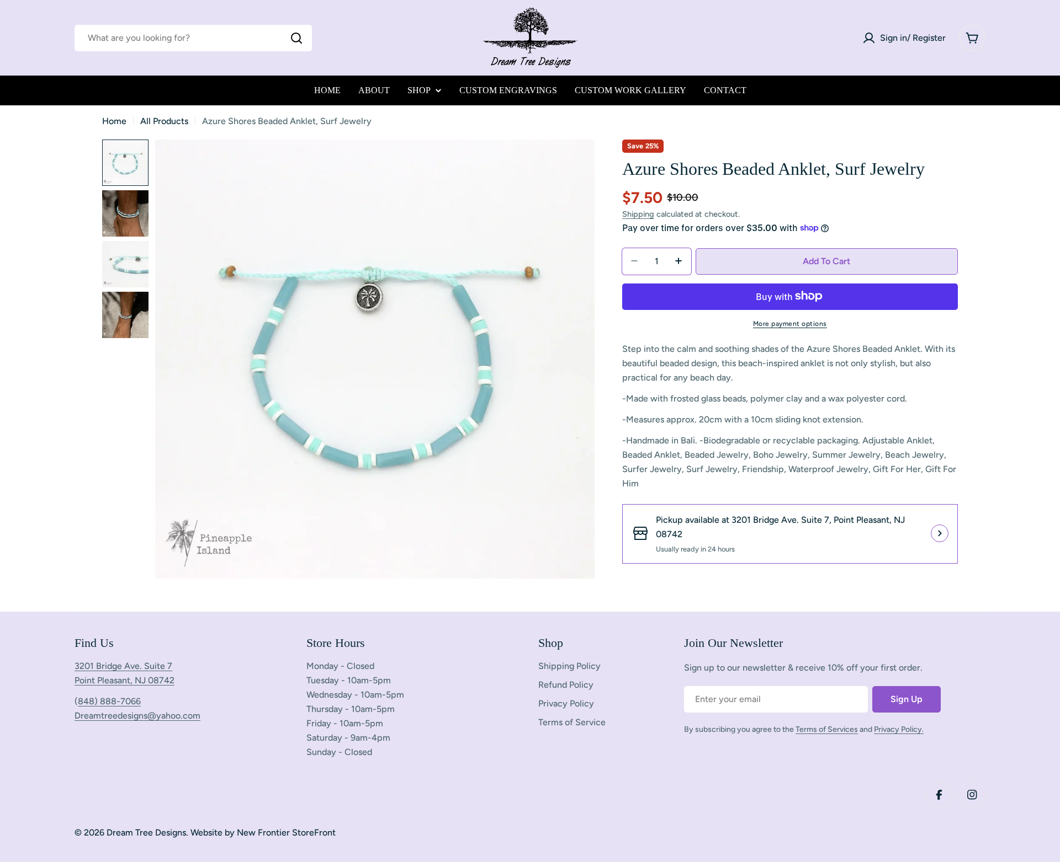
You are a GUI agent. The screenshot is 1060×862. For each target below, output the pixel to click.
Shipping (638, 214)
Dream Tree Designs (146, 832)
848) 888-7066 (109, 701)
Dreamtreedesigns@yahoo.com (137, 715)
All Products (164, 121)
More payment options (790, 323)
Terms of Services (827, 729)
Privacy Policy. (899, 729)
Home (114, 121)
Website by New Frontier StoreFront (263, 832)
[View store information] (939, 533)
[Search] (296, 38)
